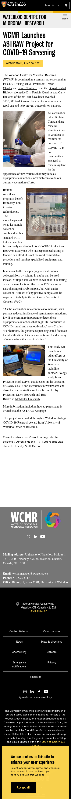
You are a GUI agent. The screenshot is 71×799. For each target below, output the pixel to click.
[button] (52, 5)
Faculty (19, 446)
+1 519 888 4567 (38, 611)
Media (36, 446)
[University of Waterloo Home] (14, 5)
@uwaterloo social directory (35, 697)
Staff (28, 446)
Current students (13, 437)
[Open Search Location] (66, 5)
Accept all (23, 787)
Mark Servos (22, 381)
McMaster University (27, 399)
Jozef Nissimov (27, 88)
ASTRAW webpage (34, 410)
